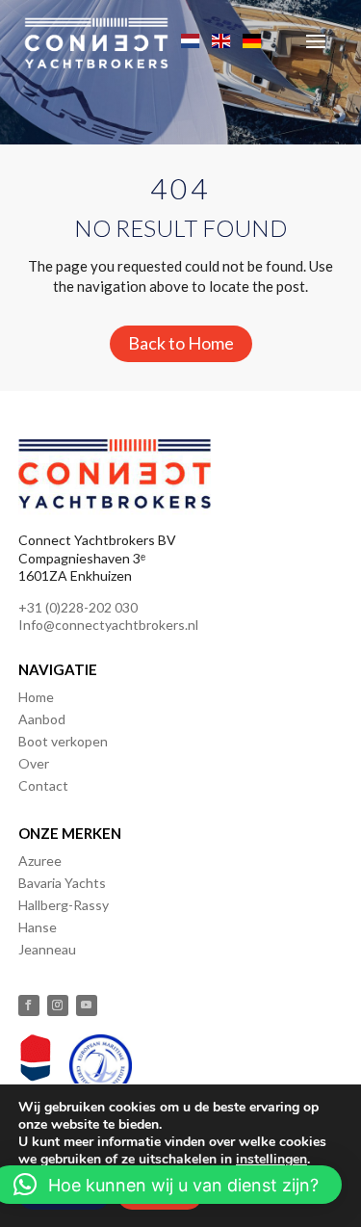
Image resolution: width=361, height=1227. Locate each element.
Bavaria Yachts (62, 883)
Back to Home (181, 342)
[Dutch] (191, 38)
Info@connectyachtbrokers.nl (108, 624)
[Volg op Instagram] (57, 1005)
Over (33, 763)
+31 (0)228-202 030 (78, 607)
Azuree (40, 860)
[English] (222, 38)
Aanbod (41, 719)
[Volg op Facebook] (28, 1005)
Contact (43, 785)
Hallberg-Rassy (63, 905)
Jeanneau (47, 949)
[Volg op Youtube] (86, 1005)
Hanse (37, 927)
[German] (253, 38)
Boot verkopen (63, 741)
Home (36, 697)
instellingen (271, 1159)
